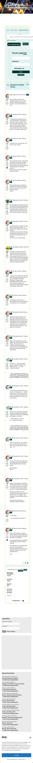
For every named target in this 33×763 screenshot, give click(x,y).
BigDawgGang (7, 252)
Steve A (7, 161)
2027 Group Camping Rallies (10, 691)
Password (4, 626)
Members (25, 44)
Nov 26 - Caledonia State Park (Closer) (12, 695)
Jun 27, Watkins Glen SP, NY (9, 689)
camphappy (7, 99)
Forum (7, 30)
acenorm (7, 461)
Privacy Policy (21, 759)
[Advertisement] (16, 21)
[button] (30, 738)
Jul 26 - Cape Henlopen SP (8, 706)
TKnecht (7, 317)
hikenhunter (7, 276)
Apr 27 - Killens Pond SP (8, 700)
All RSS (25, 569)
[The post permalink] (11, 95)
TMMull (7, 119)
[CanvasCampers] (16, 9)
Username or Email (7, 621)
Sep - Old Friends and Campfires (10, 678)
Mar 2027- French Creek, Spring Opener (12, 717)
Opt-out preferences (12, 759)
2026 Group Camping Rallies (10, 679)
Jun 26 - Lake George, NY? (8, 711)
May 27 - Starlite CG (7, 723)
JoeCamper (7, 204)
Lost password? (21, 74)
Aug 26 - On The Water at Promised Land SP (13, 683)
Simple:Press (16, 600)
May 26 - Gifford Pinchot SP (9, 728)
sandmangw (7, 143)
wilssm (7, 185)
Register (13, 631)
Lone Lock (7, 364)
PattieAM (7, 483)
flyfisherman (7, 341)
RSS (27, 84)
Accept (16, 755)
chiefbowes (7, 300)
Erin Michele (7, 516)
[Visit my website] (7, 167)
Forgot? (9, 631)
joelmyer (7, 533)
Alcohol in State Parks (23, 30)
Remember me (19, 68)
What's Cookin (14, 30)
